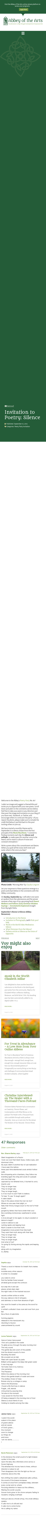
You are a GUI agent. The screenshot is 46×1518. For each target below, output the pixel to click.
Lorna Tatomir (6, 1336)
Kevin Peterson (7, 1453)
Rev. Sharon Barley (8, 1153)
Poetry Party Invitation (22, 426)
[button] (23, 33)
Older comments (8, 1147)
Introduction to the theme (16, 918)
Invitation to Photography (16, 920)
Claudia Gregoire (32, 885)
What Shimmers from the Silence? (19, 929)
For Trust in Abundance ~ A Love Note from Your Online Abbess (20, 1046)
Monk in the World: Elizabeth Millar (17, 977)
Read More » (8, 1006)
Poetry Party (25, 801)
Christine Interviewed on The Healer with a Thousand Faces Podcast (20, 1098)
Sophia (4, 1262)
